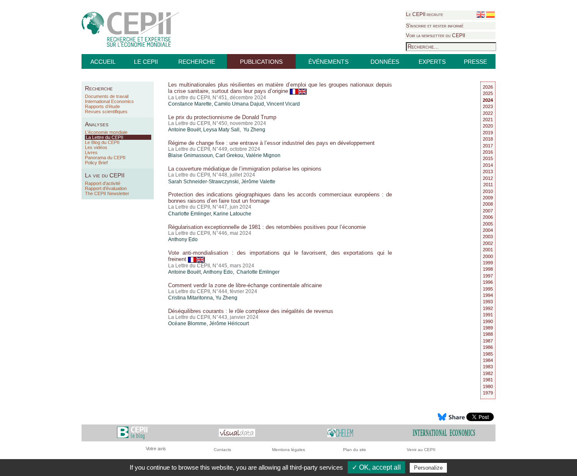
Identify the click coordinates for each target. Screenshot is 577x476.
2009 (488, 197)
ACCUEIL (103, 61)
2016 (488, 152)
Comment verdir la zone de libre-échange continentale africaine (245, 285)
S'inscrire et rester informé (434, 26)
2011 (488, 184)
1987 (488, 340)
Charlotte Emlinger (189, 214)
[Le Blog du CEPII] (133, 432)
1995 (488, 288)
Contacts (222, 449)
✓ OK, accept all (376, 467)
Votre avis (156, 448)
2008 (488, 204)
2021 (488, 119)
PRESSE (475, 61)
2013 (488, 171)
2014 (488, 165)
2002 (488, 243)
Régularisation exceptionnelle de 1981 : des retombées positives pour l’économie (267, 227)
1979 (488, 392)
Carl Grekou (229, 155)
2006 (488, 217)
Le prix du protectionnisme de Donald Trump (222, 117)
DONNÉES (384, 61)
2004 (488, 230)
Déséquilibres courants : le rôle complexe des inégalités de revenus (250, 311)
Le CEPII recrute (424, 14)
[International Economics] (444, 432)
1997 (488, 275)
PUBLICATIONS (261, 61)
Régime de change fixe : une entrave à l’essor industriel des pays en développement (271, 143)
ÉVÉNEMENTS (328, 61)
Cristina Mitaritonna (190, 298)
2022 (488, 113)
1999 (488, 262)
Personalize (428, 468)
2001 (488, 249)
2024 (488, 100)
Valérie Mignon (263, 155)
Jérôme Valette (258, 182)
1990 (488, 321)
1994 (488, 295)
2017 (488, 145)
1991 (488, 314)
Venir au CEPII (421, 449)
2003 (488, 236)
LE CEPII (146, 61)
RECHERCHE (196, 61)
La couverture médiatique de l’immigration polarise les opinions (244, 169)
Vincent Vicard (283, 104)
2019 (488, 132)
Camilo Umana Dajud (239, 104)
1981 (488, 379)
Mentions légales (288, 449)
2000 (488, 256)
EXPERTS (432, 61)
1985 (488, 353)
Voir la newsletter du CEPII (435, 35)
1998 (488, 269)
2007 (488, 210)
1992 (488, 308)
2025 (488, 93)
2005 (488, 223)
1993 (488, 301)
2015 (488, 158)
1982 (488, 373)
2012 (488, 178)
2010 (488, 191)
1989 (488, 327)
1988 (488, 334)
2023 (488, 106)
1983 (488, 366)
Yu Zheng (226, 298)
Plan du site (354, 449)
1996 (488, 282)
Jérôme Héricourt (229, 323)
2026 (488, 87)
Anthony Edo (183, 239)
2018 (488, 138)
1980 (488, 386)
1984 (488, 360)
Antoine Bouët (184, 130)
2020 (488, 125)
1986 (488, 347)
